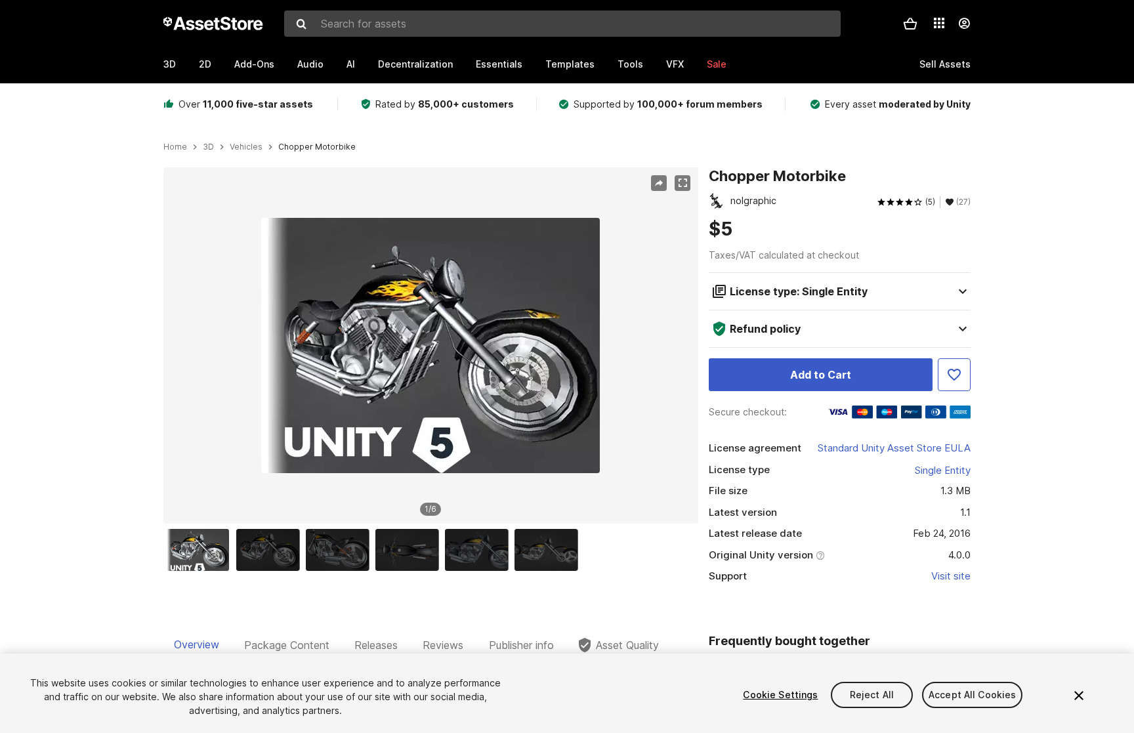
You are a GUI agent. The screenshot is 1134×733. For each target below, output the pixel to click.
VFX (675, 64)
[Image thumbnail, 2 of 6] (271, 550)
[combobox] (562, 23)
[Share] (659, 183)
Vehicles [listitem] (246, 147)
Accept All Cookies (973, 694)
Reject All (872, 694)
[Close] (1079, 695)
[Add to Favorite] (954, 374)
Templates (570, 64)
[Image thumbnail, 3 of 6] (340, 550)
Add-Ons (254, 64)
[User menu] (964, 23)
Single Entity (943, 470)
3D (169, 64)
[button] (910, 23)
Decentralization (415, 64)
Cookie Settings (780, 694)
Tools (630, 64)
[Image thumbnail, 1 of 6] (200, 550)
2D (205, 64)
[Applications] (939, 23)
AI (350, 64)
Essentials (499, 64)
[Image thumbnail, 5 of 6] (479, 550)
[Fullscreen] (682, 183)
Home (175, 147)
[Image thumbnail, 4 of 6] (410, 550)
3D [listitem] (208, 147)
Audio (310, 64)
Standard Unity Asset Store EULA (894, 448)
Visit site (951, 576)
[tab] (196, 645)
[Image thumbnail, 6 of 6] (549, 550)
